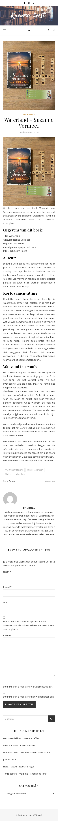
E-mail (7, 586)
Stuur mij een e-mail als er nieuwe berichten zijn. (28, 696)
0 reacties (50, 481)
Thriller (8, 474)
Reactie (7, 635)
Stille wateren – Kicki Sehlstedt (19, 745)
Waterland (20, 474)
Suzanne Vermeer (35, 470)
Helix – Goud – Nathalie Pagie (18, 766)
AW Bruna (29, 114)
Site (5, 602)
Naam (7, 571)
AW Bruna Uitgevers (14, 470)
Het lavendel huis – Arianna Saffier (21, 738)
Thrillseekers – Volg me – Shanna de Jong (25, 773)
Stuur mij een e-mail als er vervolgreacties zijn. (28, 686)
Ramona (13, 481)
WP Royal (37, 815)
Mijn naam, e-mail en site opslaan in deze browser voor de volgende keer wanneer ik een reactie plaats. (28, 625)
